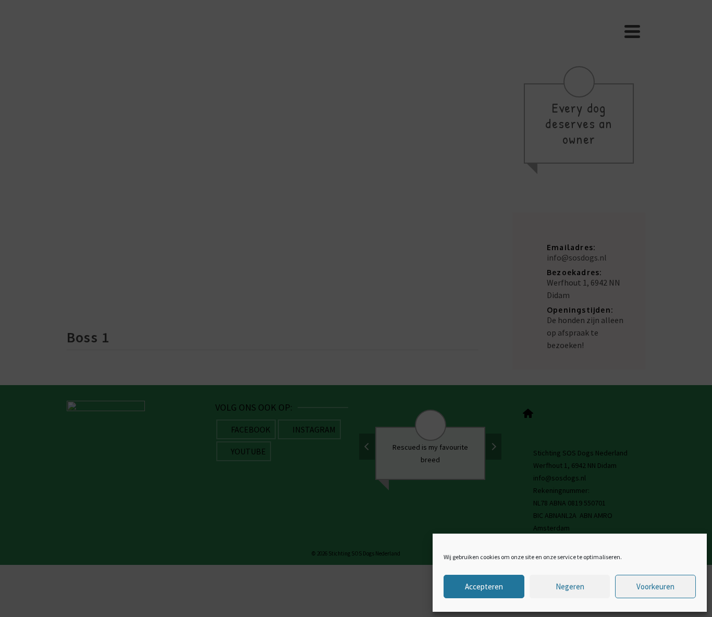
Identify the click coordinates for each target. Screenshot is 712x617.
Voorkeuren (655, 586)
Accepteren (484, 586)
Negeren (570, 586)
